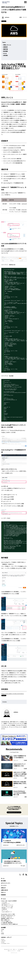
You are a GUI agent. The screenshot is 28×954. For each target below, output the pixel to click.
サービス (23, 865)
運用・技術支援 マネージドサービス (7, 904)
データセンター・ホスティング (6, 917)
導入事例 (3, 881)
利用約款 (3, 895)
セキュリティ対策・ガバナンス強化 (7, 906)
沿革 (1, 930)
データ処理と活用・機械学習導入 (7, 922)
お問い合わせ (4, 890)
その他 (25, 760)
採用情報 (2, 933)
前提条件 (5, 47)
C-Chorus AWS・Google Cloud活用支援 (8, 900)
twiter (20, 874)
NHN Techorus (5, 874)
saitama (7, 17)
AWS (20, 17)
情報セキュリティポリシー (12, 950)
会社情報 (2, 929)
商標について (15, 949)
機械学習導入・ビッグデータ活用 (7, 907)
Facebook (2, 939)
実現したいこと (7, 45)
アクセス (2, 932)
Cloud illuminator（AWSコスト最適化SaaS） (9, 924)
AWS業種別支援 (4, 909)
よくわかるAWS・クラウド (5, 943)
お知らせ (3, 888)
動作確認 (5, 51)
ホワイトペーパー (21, 845)
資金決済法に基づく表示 (8, 949)
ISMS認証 (18, 950)
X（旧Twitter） (3, 940)
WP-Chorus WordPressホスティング (8, 915)
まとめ (5, 53)
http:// (18, 272)
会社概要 (3, 927)
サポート (3, 892)
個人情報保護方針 (21, 949)
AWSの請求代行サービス (6, 903)
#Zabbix (4, 702)
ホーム (2, 878)
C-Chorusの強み (4, 902)
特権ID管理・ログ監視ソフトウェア (7, 918)
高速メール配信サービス (5, 919)
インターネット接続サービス (6, 921)
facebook (23, 874)
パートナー (4, 885)
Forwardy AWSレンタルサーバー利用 (8, 914)
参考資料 (5, 55)
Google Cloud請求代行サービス (7, 911)
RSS (26, 874)
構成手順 (5, 49)
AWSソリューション (5, 910)
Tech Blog (2, 942)
